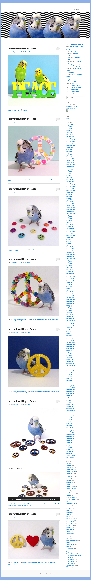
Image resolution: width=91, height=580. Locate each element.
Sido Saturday (75, 89)
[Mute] (54, 499)
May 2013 (69, 423)
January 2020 (70, 273)
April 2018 (69, 312)
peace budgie (11, 321)
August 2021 (69, 237)
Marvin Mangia (70, 518)
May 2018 (69, 311)
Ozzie (68, 531)
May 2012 (69, 446)
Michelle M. (27, 52)
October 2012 (70, 436)
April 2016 (69, 357)
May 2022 (69, 220)
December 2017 (70, 320)
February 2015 (70, 384)
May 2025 (69, 153)
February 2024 (70, 181)
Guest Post (69, 509)
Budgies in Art (70, 477)
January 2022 (70, 228)
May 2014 (69, 401)
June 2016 (69, 354)
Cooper (36, 109)
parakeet (14, 110)
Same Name (69, 537)
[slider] (32, 499)
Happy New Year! (75, 93)
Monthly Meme (70, 524)
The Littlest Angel (77, 67)
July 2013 (69, 419)
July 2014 (69, 397)
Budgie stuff (69, 475)
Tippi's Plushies (70, 561)
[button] (33, 486)
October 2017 (70, 324)
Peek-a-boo (69, 533)
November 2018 (70, 299)
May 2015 (69, 378)
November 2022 (70, 209)
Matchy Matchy (70, 522)
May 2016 (69, 356)
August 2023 (69, 192)
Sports (68, 542)
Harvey (68, 510)
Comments (75, 112)
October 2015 (70, 369)
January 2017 (70, 341)
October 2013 (70, 414)
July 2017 (69, 329)
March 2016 (69, 359)
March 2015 (69, 382)
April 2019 (69, 290)
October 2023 (70, 189)
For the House (75, 91)
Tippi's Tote (69, 563)
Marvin (9, 110)
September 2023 (70, 190)
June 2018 (69, 309)
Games (68, 505)
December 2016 (70, 342)
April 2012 (69, 448)
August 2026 (69, 125)
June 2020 (69, 264)
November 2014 (70, 389)
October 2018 (70, 301)
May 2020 (69, 265)
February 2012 (70, 451)
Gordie (68, 507)
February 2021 (70, 249)
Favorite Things (70, 497)
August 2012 (69, 440)
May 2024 (69, 175)
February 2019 (70, 294)
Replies (15, 250)
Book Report (69, 467)
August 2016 (69, 350)
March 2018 (69, 314)
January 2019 (70, 296)
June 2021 (69, 241)
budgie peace (30, 109)
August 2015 (69, 372)
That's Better (69, 548)
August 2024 (69, 170)
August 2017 (69, 327)
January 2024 (70, 183)
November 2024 (70, 164)
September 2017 (70, 326)
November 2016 (70, 344)
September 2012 (70, 438)
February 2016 (70, 361)
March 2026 (69, 134)
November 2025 (70, 142)
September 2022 (70, 213)
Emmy (68, 495)
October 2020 (70, 256)
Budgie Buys (69, 469)
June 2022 (69, 219)
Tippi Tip (68, 557)
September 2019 (70, 281)
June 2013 (69, 421)
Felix (67, 501)
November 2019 (70, 277)
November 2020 (70, 254)
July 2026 (69, 127)
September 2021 (70, 235)
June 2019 (69, 286)
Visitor (73, 72)
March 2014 (69, 404)
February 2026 (70, 136)
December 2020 (70, 252)
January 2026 (70, 138)
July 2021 (69, 239)
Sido (67, 539)
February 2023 (70, 204)
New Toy (68, 527)
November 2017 (70, 322)
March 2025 (69, 157)
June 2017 (69, 331)
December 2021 (70, 230)
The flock (69, 550)
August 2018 (69, 305)
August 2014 (69, 395)
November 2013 (70, 412)
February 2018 (70, 316)
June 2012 (69, 444)
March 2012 (69, 449)
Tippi (18, 110)
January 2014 (70, 408)
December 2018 (70, 297)
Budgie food (69, 473)
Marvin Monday (70, 520)
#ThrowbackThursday (77, 46)
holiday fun (41, 109)
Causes (68, 478)
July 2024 (69, 172)
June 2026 (69, 128)
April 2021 (69, 245)
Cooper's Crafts (70, 486)
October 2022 (70, 211)
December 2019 (70, 275)
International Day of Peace (22, 48)
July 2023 (69, 194)
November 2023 (70, 187)
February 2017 (70, 339)
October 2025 (70, 143)
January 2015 (70, 386)
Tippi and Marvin (71, 554)
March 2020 (69, 269)
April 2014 (69, 403)
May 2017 (69, 333)
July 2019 (69, 284)
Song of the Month (71, 540)
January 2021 (70, 250)
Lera (67, 514)
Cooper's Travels (71, 488)
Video (28, 504)
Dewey (68, 492)
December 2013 (70, 410)
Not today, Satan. (76, 85)
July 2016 (69, 352)
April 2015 (69, 380)
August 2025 (69, 147)
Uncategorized (22, 249)
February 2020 (70, 271)
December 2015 (70, 365)
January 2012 (70, 453)
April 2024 (69, 177)
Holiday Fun (16, 109)
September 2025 (70, 145)
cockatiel (68, 480)
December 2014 (70, 388)
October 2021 (70, 234)
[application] (34, 486)
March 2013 (69, 427)
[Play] (10, 499)
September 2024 (70, 168)
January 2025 (70, 160)
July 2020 (69, 262)
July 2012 (69, 442)
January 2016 (70, 363)
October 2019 (70, 279)
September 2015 (70, 371)
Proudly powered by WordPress (45, 574)
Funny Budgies (70, 503)
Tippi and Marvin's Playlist (73, 555)
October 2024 (70, 166)
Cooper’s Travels (76, 52)
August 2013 (69, 418)
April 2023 (69, 200)
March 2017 (69, 337)
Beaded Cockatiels (76, 87)
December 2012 (70, 433)
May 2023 (69, 198)
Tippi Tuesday (70, 559)
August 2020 (69, 260)
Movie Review (70, 525)
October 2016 (70, 346)
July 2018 (69, 307)
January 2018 (70, 318)
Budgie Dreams (70, 471)
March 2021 (69, 247)
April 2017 (69, 335)
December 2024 (70, 162)
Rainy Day (74, 83)
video (21, 505)
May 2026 (69, 130)
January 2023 (70, 205)
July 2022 (69, 217)
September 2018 (70, 303)
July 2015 (69, 374)
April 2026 (69, 132)
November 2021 (70, 232)
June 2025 (69, 151)
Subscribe (76, 110)
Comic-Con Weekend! (77, 44)
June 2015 (69, 376)
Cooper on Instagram (71, 108)
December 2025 (70, 140)
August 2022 (69, 215)
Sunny (68, 546)
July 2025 (69, 149)
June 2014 (69, 399)
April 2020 (69, 267)
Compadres (69, 482)
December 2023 (70, 185)
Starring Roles (70, 544)
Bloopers (68, 465)
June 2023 (69, 196)
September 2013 (70, 416)
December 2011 (70, 455)
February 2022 (70, 226)
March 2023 (69, 202)
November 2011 (70, 457)
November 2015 (70, 367)
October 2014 (70, 391)
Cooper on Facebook (71, 106)
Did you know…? (71, 494)
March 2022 (69, 224)
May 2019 (69, 288)
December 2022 (70, 207)
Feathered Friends (71, 499)
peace (18, 505)
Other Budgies (70, 529)
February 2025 (70, 159)
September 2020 (70, 258)
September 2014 (70, 393)
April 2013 (69, 425)
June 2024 (69, 174)
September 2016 (70, 348)
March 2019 (69, 292)
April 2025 (69, 155)
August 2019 (69, 282)
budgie (25, 109)
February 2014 (70, 406)
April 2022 (69, 222)
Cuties (68, 490)
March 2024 (69, 179)
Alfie (67, 463)
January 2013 (70, 431)
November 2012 (70, 434)
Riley (67, 535)
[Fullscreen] (57, 499)
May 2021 (69, 243)
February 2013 (70, 429)
